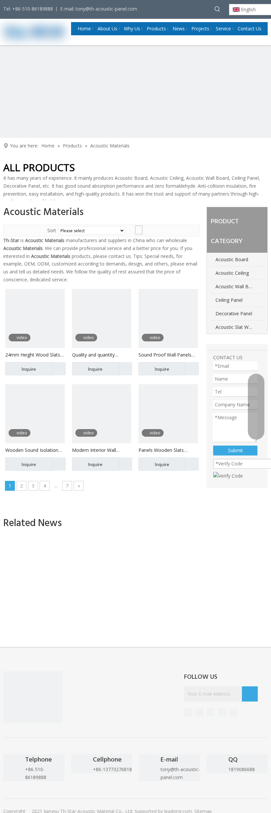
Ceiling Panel (229, 300)
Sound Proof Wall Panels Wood (164, 355)
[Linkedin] (188, 712)
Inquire (28, 369)
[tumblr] (211, 712)
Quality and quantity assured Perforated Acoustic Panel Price (93, 355)
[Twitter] (199, 712)
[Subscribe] (250, 694)
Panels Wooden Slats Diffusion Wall (161, 450)
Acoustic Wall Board (236, 286)
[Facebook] (222, 712)
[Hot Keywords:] (217, 9)
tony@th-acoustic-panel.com (106, 9)
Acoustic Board (231, 259)
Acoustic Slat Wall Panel (239, 327)
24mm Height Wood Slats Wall (32, 355)
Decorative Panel (233, 313)
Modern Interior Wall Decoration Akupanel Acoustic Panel (94, 450)
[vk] (233, 712)
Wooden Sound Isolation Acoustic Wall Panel (31, 450)
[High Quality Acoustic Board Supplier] (33, 701)
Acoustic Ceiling (232, 273)
